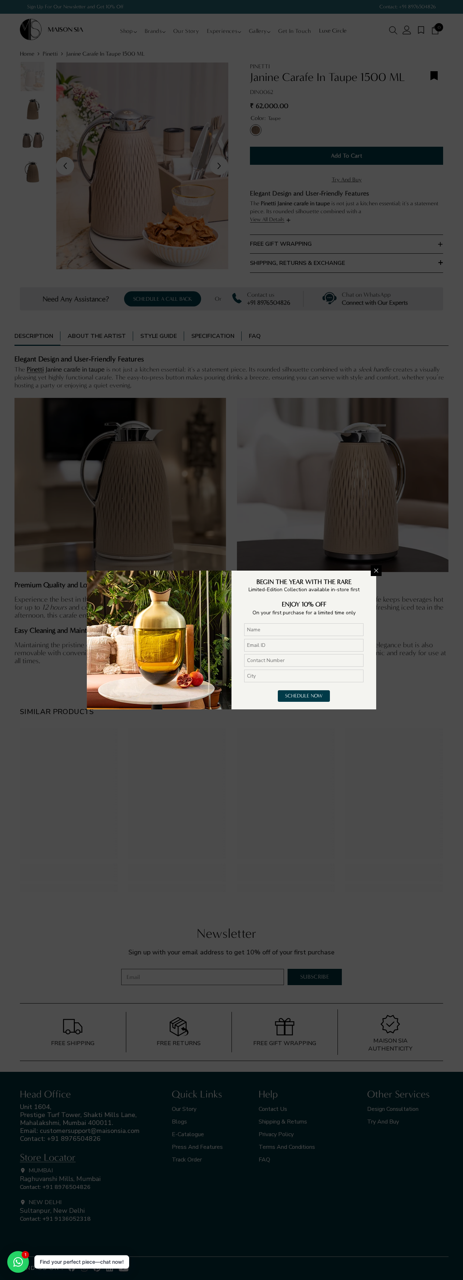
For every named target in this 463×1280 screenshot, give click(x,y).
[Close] (376, 570)
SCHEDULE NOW (304, 696)
